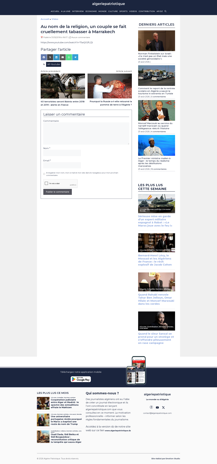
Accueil (55, 11)
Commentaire (51, 121)
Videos (133, 11)
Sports (123, 11)
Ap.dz (160, 11)
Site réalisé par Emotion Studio (165, 458)
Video (55, 19)
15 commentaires (159, 169)
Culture (113, 11)
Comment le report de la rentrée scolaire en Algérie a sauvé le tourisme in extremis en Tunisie (156, 91)
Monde (102, 11)
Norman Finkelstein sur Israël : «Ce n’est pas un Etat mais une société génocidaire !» (155, 56)
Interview (78, 11)
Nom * (46, 148)
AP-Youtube (53, 64)
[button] (165, 11)
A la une (65, 11)
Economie (91, 11)
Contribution (147, 11)
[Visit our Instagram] (157, 407)
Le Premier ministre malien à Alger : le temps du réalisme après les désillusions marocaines (154, 162)
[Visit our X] (163, 407)
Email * (47, 160)
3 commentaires (158, 97)
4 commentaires (158, 131)
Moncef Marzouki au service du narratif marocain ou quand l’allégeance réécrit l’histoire (155, 126)
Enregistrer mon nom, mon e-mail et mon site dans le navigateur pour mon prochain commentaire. (82, 174)
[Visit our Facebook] (151, 407)
